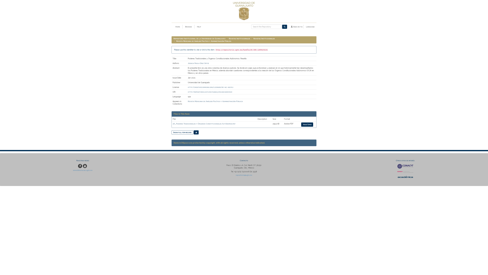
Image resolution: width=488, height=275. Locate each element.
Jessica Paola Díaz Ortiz (198, 63)
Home (177, 27)
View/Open (307, 124)
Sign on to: (298, 27)
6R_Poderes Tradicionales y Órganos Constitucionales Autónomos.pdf (204, 124)
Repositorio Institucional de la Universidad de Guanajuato (199, 38)
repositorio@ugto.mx (244, 175)
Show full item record (182, 132)
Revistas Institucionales (239, 38)
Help (199, 27)
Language (310, 27)
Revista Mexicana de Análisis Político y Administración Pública (203, 41)
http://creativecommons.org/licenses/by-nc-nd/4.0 (210, 87)
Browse (188, 27)
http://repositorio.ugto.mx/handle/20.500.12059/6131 (210, 92)
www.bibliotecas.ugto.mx (83, 170)
